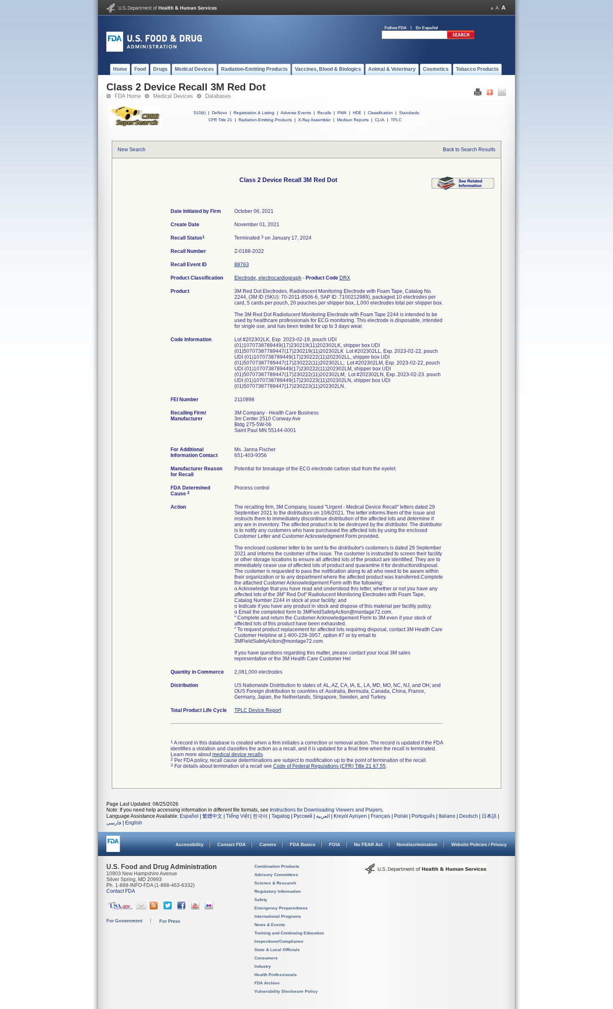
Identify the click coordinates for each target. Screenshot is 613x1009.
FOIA (334, 844)
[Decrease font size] (492, 8)
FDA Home (128, 96)
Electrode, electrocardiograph (267, 278)
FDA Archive (267, 983)
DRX (344, 278)
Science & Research (275, 883)
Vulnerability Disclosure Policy (286, 991)
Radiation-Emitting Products (265, 119)
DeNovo (219, 112)
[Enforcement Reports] (463, 188)
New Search (132, 149)
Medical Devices (173, 96)
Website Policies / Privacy (479, 844)
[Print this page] (478, 94)
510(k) (199, 112)
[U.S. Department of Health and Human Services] (161, 11)
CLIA (379, 119)
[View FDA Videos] (196, 908)
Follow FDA (395, 27)
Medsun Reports (353, 119)
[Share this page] (490, 94)
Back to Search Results (469, 149)
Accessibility (189, 844)
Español (189, 816)
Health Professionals (275, 974)
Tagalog (280, 816)
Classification (380, 112)
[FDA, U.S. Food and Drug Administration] (154, 50)
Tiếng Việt (237, 816)
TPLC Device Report (257, 710)
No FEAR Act (368, 844)
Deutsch (468, 816)
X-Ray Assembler (314, 119)
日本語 (489, 816)
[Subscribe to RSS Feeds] (155, 908)
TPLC (396, 119)
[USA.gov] (120, 908)
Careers (267, 844)
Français (380, 816)
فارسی (113, 823)
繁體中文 (212, 816)
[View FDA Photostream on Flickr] (210, 908)
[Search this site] (461, 37)
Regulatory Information (277, 891)
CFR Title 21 (220, 119)
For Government (124, 920)
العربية (323, 816)
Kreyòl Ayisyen (350, 816)
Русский (303, 816)
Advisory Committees (276, 874)
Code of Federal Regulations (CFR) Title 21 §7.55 (329, 766)
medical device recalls (237, 754)
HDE (357, 112)
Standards (409, 112)
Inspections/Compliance (279, 941)
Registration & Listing (254, 112)
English (133, 823)
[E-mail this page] (502, 94)
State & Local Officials (277, 949)
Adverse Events (296, 112)
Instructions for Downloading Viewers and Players (326, 810)
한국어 (260, 816)
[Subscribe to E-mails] (141, 908)
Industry (262, 966)
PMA (342, 112)
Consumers (266, 958)
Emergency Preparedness (281, 908)
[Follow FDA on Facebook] (182, 908)
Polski (401, 816)
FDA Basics (302, 844)
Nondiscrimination (417, 844)
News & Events (269, 924)
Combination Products (276, 866)
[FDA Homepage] (113, 847)
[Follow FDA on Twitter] (168, 908)
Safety (260, 899)
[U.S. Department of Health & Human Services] (426, 871)
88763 (241, 264)
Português (423, 816)
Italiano (447, 816)
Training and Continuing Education (289, 933)
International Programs (277, 916)
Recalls (324, 112)
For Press (169, 921)
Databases (218, 96)
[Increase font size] (503, 8)
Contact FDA (231, 844)
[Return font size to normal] (497, 8)
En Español (427, 27)
